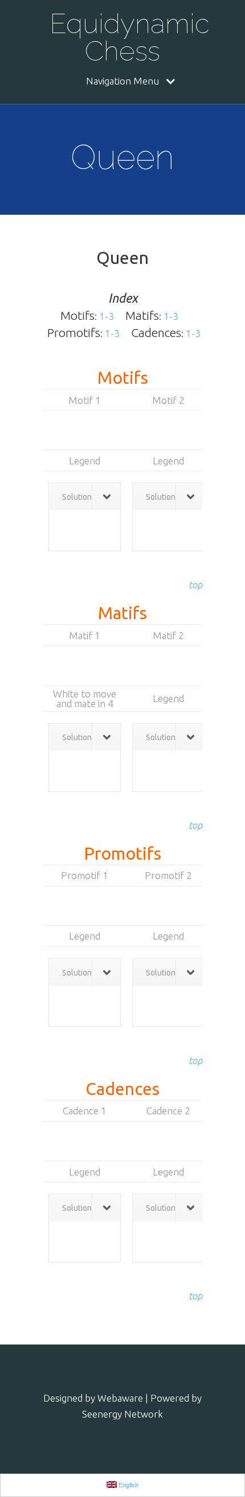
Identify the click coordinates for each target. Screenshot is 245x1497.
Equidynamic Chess (126, 37)
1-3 (106, 316)
